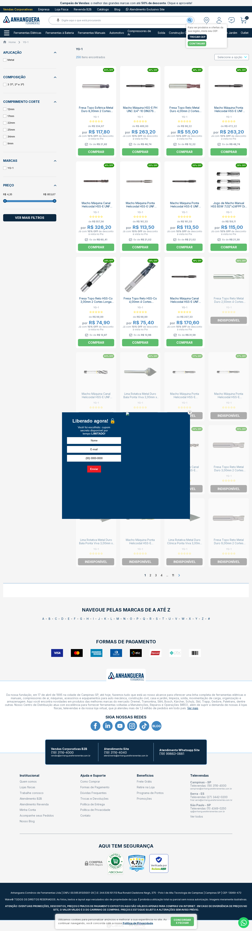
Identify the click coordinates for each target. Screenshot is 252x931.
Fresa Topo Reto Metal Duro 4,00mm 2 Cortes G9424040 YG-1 (184, 111)
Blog (117, 9)
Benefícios (145, 775)
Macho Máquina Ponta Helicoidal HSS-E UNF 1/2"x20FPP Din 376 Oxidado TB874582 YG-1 (184, 208)
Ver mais (192, 708)
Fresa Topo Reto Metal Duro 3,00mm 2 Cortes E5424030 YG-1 (229, 470)
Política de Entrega (92, 804)
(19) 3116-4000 (62, 752)
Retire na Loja (146, 787)
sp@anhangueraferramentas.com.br (207, 811)
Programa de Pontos (150, 793)
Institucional (29, 775)
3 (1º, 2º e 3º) (15, 84)
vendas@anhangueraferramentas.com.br (70, 755)
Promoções (144, 798)
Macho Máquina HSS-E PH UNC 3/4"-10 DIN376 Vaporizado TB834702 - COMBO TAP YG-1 (140, 112)
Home (12, 42)
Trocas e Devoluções (94, 798)
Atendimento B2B (31, 798)
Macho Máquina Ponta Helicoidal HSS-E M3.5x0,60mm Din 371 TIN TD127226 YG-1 (140, 545)
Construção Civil (179, 32)
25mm (11, 129)
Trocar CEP (197, 36)
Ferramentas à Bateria (60, 32)
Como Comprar (90, 781)
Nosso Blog (27, 821)
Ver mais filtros (29, 218)
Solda (161, 32)
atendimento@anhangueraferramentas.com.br (126, 755)
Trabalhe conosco (32, 793)
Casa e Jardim (228, 32)
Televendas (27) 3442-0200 (209, 797)
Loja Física (61, 9)
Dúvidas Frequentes (93, 793)
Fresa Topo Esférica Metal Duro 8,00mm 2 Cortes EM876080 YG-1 (96, 111)
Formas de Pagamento (94, 787)
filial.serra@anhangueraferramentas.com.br (211, 800)
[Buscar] (190, 20)
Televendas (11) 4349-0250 (208, 808)
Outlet (244, 32)
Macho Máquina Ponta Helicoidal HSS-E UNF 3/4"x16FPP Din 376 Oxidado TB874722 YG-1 (228, 112)
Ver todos (196, 816)
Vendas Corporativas (18, 9)
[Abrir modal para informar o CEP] (206, 20)
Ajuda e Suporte (93, 775)
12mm (10, 109)
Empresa (43, 9)
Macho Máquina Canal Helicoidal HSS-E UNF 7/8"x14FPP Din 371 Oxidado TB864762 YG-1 (96, 208)
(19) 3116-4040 (115, 752)
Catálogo (103, 9)
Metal (10, 59)
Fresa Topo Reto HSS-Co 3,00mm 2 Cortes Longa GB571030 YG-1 (96, 302)
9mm (10, 143)
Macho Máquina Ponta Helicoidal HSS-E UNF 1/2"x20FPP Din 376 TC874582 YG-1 (140, 208)
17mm (10, 116)
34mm (11, 136)
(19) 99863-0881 (171, 754)
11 (173, 575)
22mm (11, 122)
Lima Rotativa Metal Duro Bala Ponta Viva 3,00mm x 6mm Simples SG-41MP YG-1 (140, 397)
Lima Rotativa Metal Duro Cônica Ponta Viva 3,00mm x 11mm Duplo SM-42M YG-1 (184, 543)
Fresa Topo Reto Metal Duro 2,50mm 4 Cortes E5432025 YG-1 (229, 302)
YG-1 (25, 42)
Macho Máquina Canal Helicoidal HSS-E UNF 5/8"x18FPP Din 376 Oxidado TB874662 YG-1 (184, 303)
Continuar (197, 43)
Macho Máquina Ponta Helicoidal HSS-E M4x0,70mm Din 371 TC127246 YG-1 (228, 398)
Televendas (199, 775)
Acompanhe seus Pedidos (37, 815)
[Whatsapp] (243, 922)
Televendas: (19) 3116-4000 (208, 785)
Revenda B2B (83, 9)
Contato (85, 815)
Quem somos (28, 781)
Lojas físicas (27, 787)
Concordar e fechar (182, 921)
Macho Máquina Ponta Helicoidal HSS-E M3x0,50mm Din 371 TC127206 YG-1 (184, 398)
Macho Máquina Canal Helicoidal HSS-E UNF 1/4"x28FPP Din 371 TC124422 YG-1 (96, 398)
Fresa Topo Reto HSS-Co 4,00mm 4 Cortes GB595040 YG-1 (140, 302)
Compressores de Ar (139, 32)
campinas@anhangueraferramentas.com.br (211, 788)
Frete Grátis (144, 781)
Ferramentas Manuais (91, 32)
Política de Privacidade (95, 809)
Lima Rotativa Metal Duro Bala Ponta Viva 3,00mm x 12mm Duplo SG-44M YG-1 (96, 543)
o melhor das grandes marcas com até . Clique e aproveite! (126, 3)
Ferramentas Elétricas (27, 32)
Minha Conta (28, 809)
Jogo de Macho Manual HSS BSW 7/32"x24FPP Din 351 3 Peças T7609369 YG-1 (229, 208)
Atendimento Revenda (34, 804)
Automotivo (116, 32)
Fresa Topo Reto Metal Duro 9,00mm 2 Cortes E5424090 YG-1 (229, 543)
